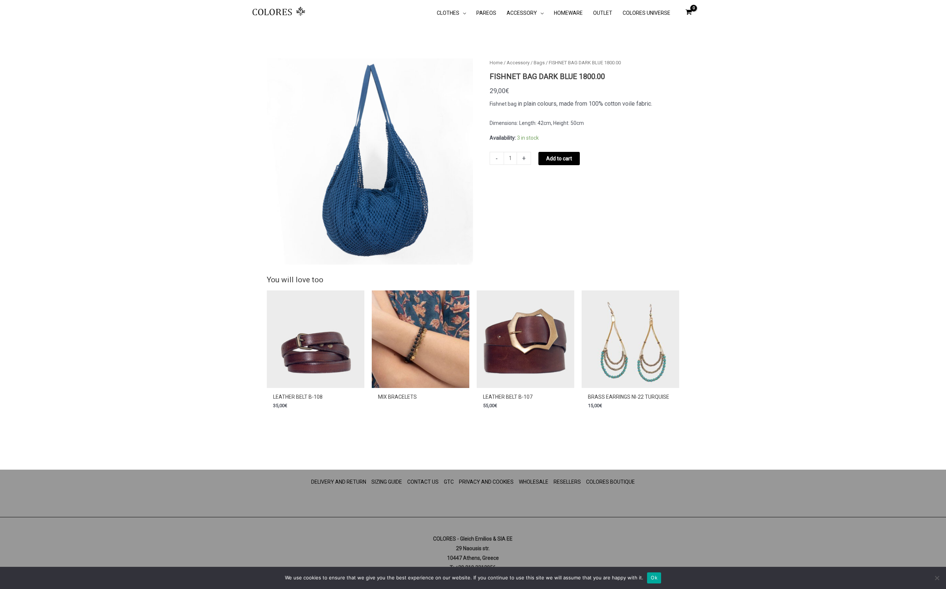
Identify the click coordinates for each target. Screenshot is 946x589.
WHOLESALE (533, 482)
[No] (936, 578)
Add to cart (559, 158)
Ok (654, 578)
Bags (539, 62)
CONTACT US (423, 482)
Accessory (518, 62)
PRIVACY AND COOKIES (486, 482)
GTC (449, 482)
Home (496, 62)
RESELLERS (567, 482)
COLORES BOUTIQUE (610, 482)
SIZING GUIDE (386, 482)
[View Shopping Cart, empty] (689, 12)
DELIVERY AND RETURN (338, 482)
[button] (462, 13)
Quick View (316, 382)
